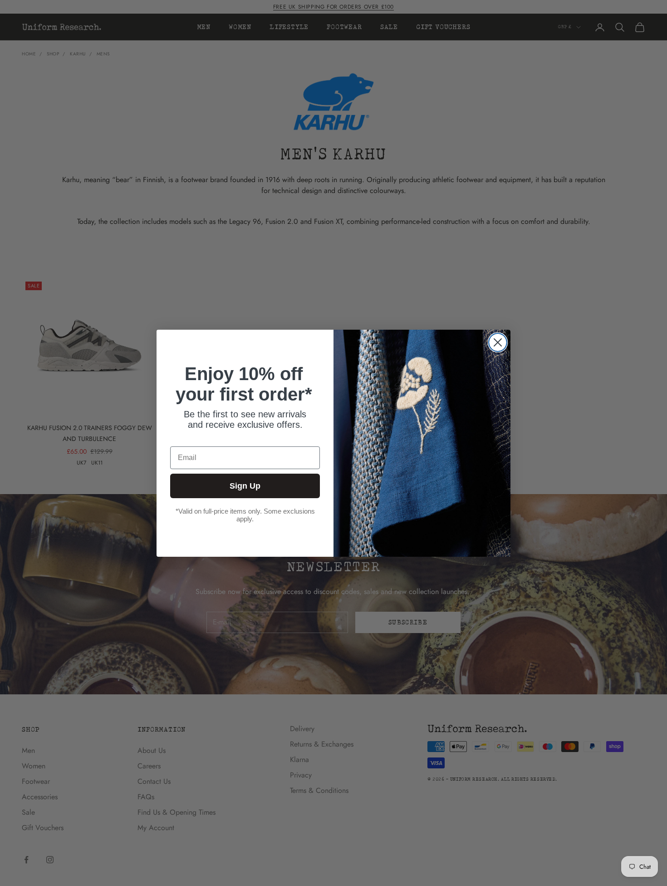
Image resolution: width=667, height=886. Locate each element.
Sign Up (245, 485)
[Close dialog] (498, 342)
